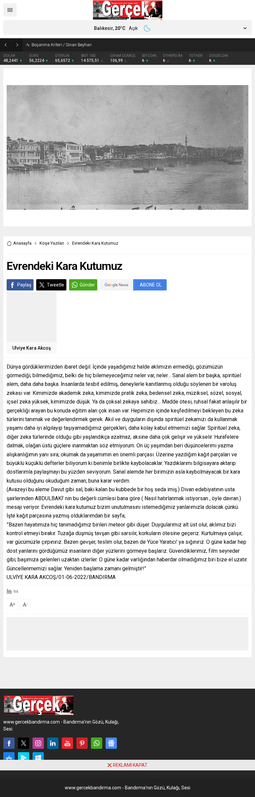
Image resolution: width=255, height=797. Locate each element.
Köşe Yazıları (52, 243)
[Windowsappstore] (38, 757)
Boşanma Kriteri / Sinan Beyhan (62, 44)
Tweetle (55, 284)
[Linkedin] (52, 743)
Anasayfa (22, 243)
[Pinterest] (82, 743)
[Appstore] (9, 757)
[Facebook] (9, 743)
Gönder (87, 284)
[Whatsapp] (96, 743)
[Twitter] (23, 743)
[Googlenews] (111, 743)
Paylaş (24, 284)
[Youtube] (67, 743)
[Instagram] (38, 743)
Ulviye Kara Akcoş (31, 348)
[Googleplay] (23, 757)
